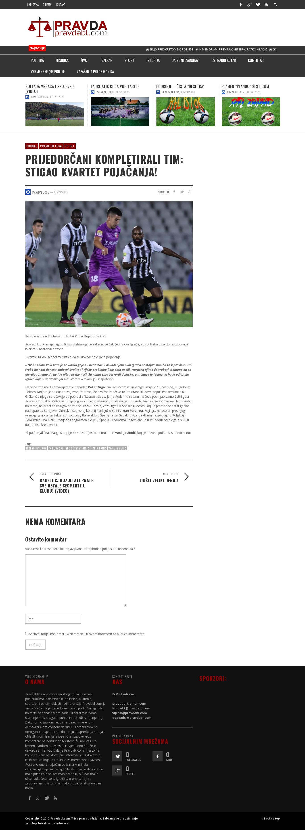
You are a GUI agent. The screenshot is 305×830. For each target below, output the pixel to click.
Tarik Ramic (98, 448)
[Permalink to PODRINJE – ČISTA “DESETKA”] (120, 111)
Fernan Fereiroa (36, 448)
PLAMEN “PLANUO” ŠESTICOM (180, 86)
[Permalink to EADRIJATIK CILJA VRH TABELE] (54, 111)
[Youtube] (266, 4)
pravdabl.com (39, 92)
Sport (70, 145)
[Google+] (249, 4)
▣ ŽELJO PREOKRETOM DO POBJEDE (152, 49)
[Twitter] (257, 4)
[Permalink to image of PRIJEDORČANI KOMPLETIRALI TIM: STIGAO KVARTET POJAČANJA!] (109, 264)
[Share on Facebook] (174, 191)
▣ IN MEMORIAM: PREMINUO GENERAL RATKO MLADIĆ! (214, 49)
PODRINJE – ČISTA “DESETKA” (115, 86)
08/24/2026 (123, 92)
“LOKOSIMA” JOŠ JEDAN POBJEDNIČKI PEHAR (240, 89)
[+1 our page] (117, 770)
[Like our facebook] (157, 756)
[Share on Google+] (190, 191)
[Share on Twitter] (182, 191)
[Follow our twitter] (117, 756)
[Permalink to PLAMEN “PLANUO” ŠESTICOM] (185, 111)
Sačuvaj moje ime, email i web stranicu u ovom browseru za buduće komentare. (87, 634)
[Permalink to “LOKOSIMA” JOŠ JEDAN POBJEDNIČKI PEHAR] (251, 114)
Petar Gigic (81, 448)
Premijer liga (51, 145)
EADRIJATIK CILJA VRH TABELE (49, 86)
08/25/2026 (57, 92)
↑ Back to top (271, 818)
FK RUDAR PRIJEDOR (60, 448)
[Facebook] (240, 4)
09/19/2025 (61, 192)
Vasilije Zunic (117, 448)
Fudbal (31, 145)
